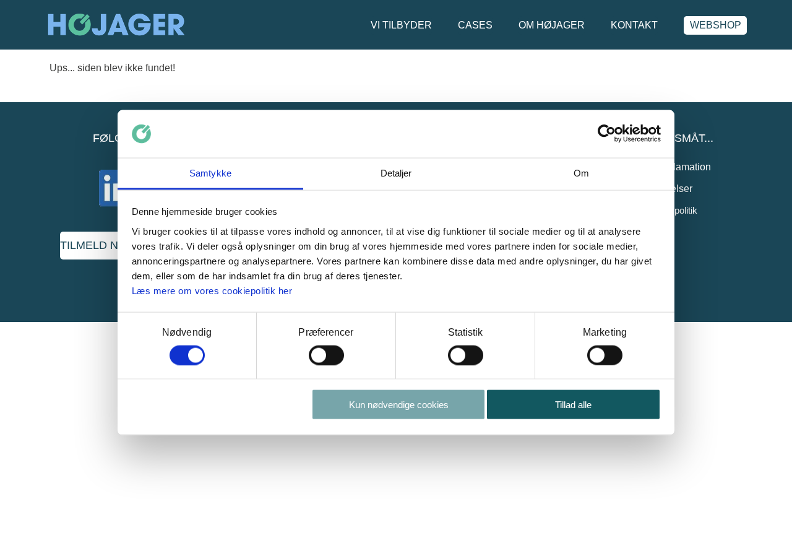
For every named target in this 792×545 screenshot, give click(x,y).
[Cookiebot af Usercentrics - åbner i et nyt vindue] (607, 133)
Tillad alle (573, 404)
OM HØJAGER (552, 25)
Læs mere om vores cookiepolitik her (212, 290)
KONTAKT (634, 25)
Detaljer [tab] (396, 172)
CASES (475, 25)
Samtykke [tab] (210, 172)
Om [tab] (581, 172)
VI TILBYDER (401, 25)
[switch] (326, 355)
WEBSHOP (715, 25)
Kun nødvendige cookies (399, 404)
